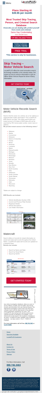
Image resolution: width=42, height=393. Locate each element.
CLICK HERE (8, 325)
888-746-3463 (20, 38)
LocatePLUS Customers (14, 337)
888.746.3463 (29, 323)
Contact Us (10, 347)
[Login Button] (20, 45)
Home (8, 332)
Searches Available (12, 334)
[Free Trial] (20, 51)
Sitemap (9, 354)
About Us (9, 344)
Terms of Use (11, 349)
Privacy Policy (11, 352)
